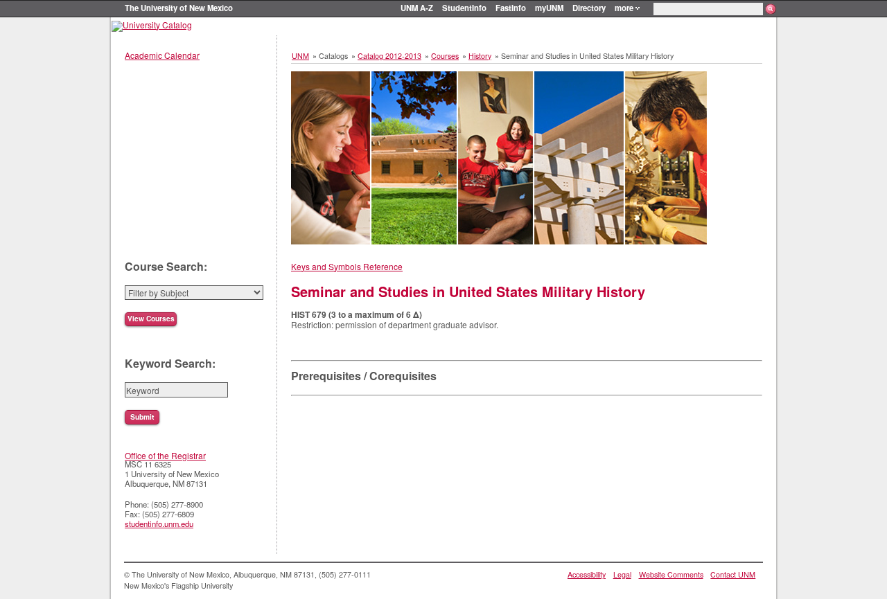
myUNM (549, 7)
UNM (300, 56)
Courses (445, 56)
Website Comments (671, 574)
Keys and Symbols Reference (347, 266)
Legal (622, 574)
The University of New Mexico (179, 7)
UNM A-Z (417, 7)
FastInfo (510, 7)
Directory (589, 7)
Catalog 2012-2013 (389, 56)
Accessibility (587, 574)
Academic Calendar (162, 55)
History (479, 56)
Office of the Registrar (165, 455)
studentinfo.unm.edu (159, 523)
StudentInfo (464, 7)
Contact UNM (732, 574)
